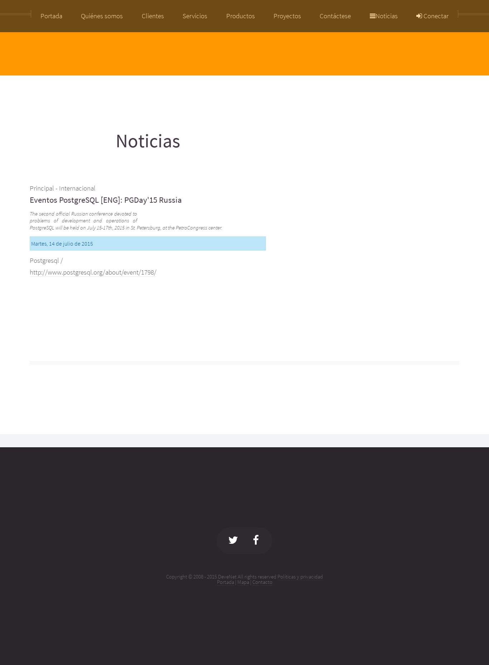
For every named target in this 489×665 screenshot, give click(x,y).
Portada (225, 581)
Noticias (387, 16)
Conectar (435, 16)
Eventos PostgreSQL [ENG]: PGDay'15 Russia (106, 199)
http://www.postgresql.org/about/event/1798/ (93, 272)
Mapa (243, 581)
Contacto (262, 581)
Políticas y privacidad (300, 576)
